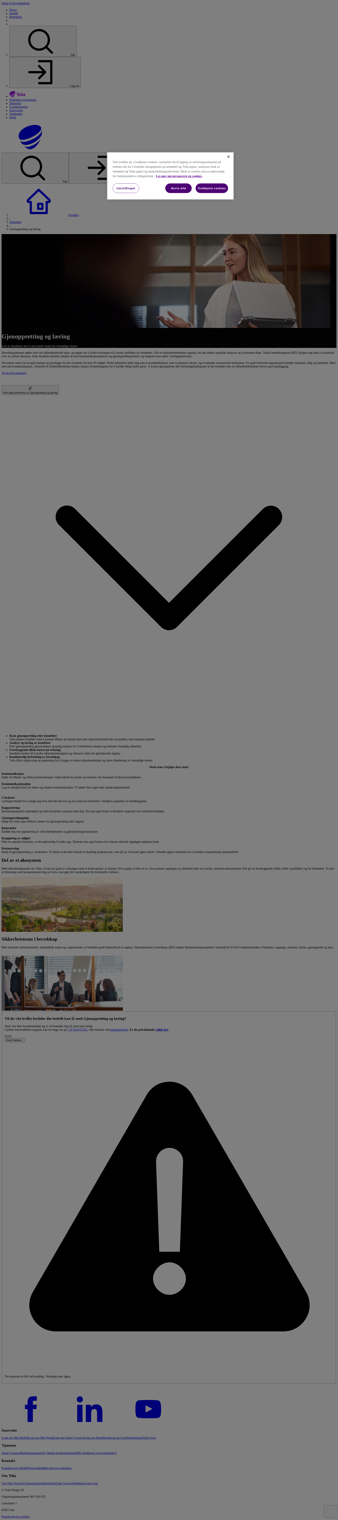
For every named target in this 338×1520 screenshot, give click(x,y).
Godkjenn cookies (212, 188)
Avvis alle (178, 188)
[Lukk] (228, 156)
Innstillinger (125, 188)
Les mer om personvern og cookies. (179, 176)
